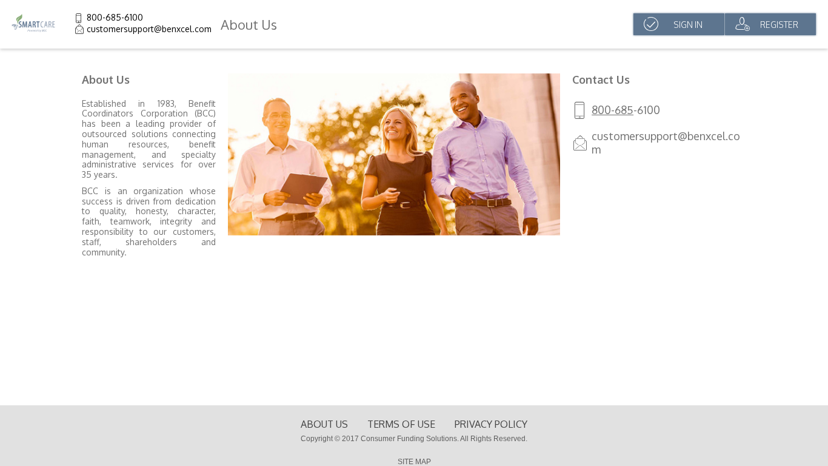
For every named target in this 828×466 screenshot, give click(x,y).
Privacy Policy (491, 424)
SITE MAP (414, 462)
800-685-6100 (115, 17)
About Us (324, 424)
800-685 (612, 109)
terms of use (401, 424)
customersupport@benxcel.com (149, 29)
